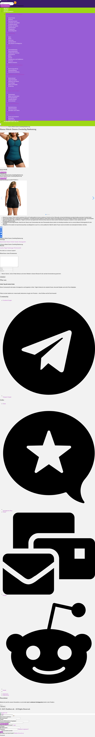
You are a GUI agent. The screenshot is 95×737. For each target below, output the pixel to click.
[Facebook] (47, 228)
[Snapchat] (47, 232)
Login (1, 732)
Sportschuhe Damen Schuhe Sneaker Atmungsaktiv (13, 241)
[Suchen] (15, 2)
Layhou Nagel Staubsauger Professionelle (10, 248)
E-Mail (1, 719)
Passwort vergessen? (23, 729)
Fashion (8, 46)
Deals (5, 126)
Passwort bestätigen (5, 722)
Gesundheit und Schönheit (15, 74)
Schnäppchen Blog (11, 121)
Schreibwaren (10, 113)
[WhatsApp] (47, 230)
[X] (47, 237)
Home (1, 126)
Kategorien (8, 11)
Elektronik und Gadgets (14, 14)
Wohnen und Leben (12, 91)
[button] (93, 198)
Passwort (8, 721)
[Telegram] (47, 234)
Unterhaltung (10, 33)
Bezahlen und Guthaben (14, 65)
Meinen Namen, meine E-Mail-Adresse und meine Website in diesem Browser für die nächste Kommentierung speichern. (31, 273)
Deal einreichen (5, 5)
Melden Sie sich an (4, 723)
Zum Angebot (3, 172)
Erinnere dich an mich (6, 730)
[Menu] (0, 124)
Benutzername (3, 718)
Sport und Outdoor (12, 103)
